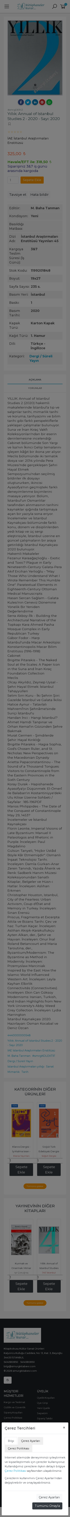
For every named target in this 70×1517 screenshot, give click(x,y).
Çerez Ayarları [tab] (30, 1441)
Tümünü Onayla (47, 1506)
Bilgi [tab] (11, 1441)
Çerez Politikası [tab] (18, 1448)
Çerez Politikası (15, 1470)
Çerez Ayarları (49, 1497)
